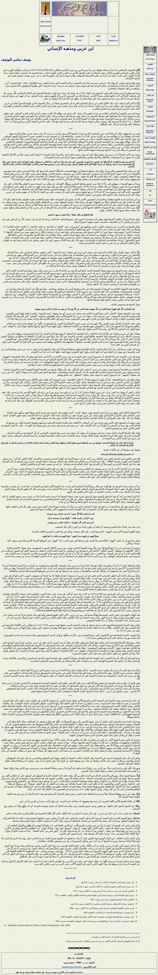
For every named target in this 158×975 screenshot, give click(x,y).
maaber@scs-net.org (72, 967)
